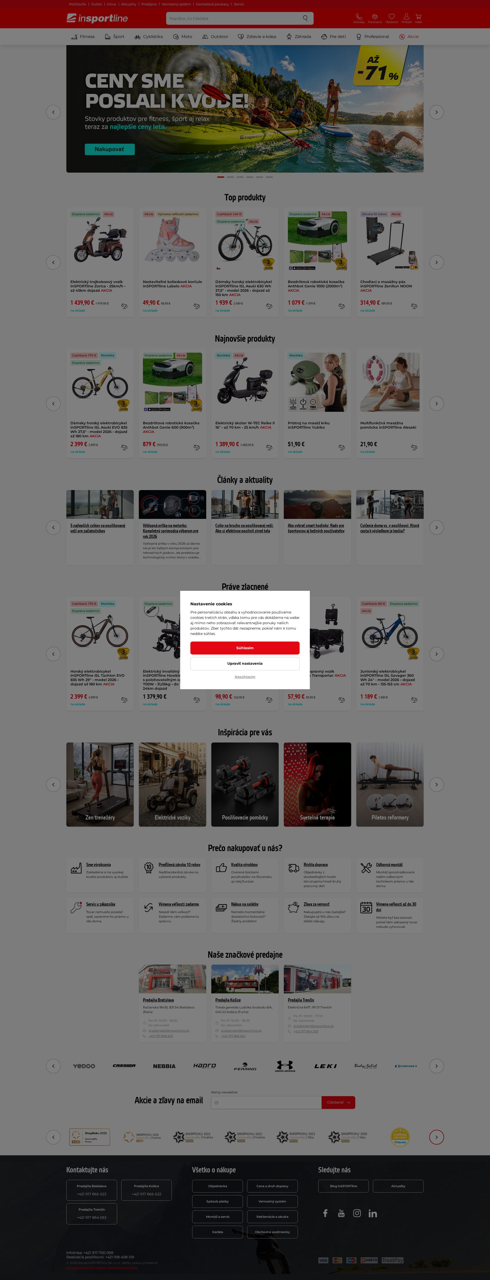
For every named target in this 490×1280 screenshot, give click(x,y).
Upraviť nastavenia (245, 663)
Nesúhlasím (245, 677)
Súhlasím (245, 648)
